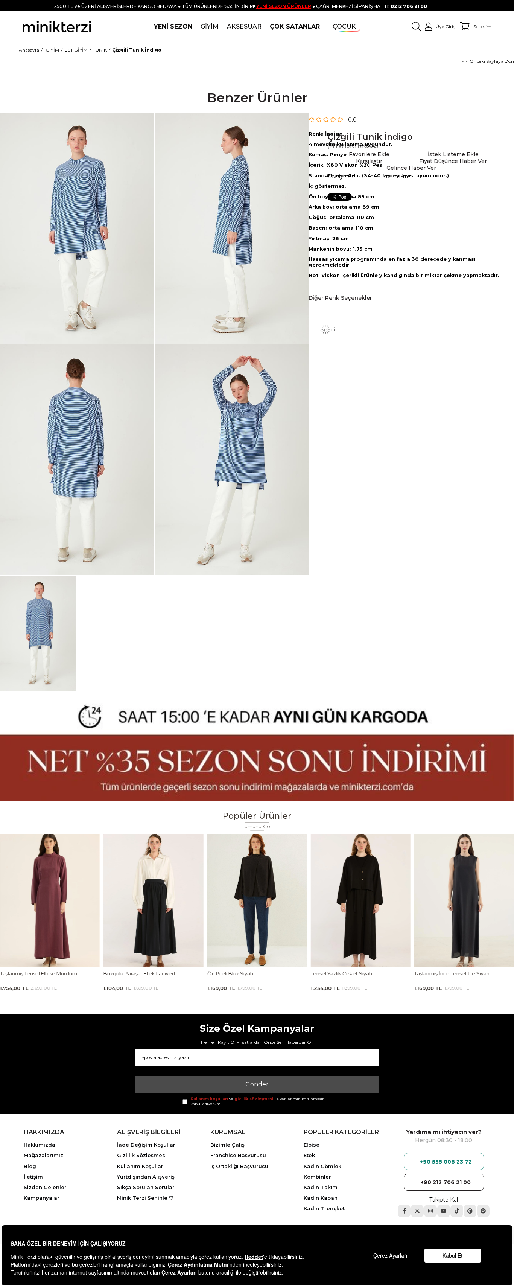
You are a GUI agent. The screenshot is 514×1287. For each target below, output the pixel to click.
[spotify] (483, 1211)
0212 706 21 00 (409, 6)
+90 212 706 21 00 (446, 1182)
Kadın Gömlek (322, 1166)
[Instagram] (430, 1211)
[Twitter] (417, 1211)
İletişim (33, 1177)
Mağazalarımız (43, 1155)
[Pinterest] (470, 1211)
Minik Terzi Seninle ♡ (145, 1198)
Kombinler (317, 1177)
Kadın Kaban (321, 1198)
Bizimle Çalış (227, 1145)
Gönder (257, 1084)
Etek (309, 1155)
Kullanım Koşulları (141, 1166)
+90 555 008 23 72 (446, 1161)
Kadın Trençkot (324, 1208)
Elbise (311, 1145)
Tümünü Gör (257, 826)
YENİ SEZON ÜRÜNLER (283, 6)
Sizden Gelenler (45, 1187)
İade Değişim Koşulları (147, 1145)
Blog (30, 1166)
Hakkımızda (39, 1145)
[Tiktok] (456, 1211)
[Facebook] (404, 1211)
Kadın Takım (321, 1187)
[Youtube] (443, 1211)
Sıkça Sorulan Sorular (146, 1187)
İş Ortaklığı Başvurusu (239, 1166)
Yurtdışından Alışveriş (146, 1177)
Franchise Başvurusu (238, 1155)
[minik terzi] (57, 26)
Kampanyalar (41, 1198)
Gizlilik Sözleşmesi (142, 1155)
